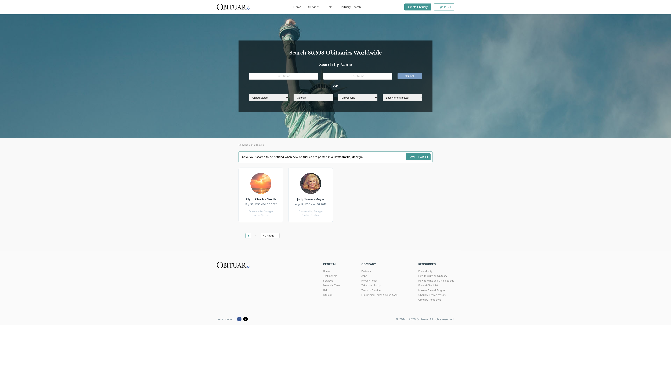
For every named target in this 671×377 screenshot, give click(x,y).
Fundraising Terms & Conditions (379, 294)
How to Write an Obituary (432, 275)
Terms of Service (371, 290)
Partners (366, 271)
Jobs (364, 275)
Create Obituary (418, 7)
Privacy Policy (369, 280)
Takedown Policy (371, 285)
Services (313, 7)
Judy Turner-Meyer (310, 199)
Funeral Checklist (428, 285)
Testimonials (330, 275)
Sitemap (328, 294)
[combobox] (268, 236)
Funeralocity (425, 271)
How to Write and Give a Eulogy (436, 280)
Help (329, 7)
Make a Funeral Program (432, 290)
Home (297, 7)
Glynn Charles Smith (261, 199)
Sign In (442, 7)
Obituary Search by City (432, 294)
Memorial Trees (331, 285)
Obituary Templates (429, 299)
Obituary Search (350, 7)
